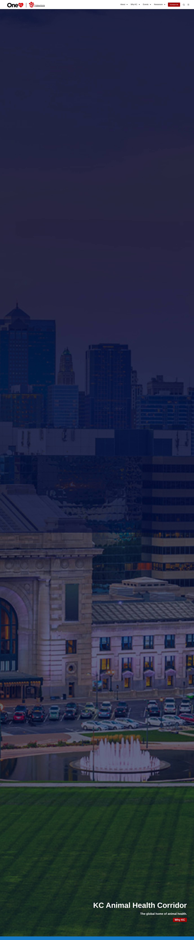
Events (145, 4)
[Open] (184, 4)
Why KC (134, 4)
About (122, 4)
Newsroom (158, 4)
